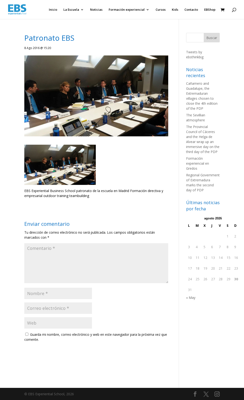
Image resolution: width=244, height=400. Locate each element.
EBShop (209, 10)
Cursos (161, 10)
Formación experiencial (127, 10)
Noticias (96, 10)
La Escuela (71, 10)
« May (190, 297)
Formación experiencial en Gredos (197, 163)
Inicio (53, 10)
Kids (175, 10)
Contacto (191, 10)
